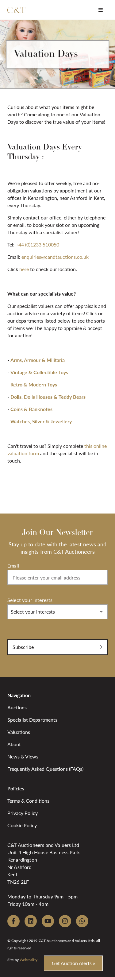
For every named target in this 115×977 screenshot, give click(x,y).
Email (13, 565)
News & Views (22, 756)
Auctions (17, 707)
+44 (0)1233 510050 (37, 244)
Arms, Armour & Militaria (37, 359)
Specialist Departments (32, 719)
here (24, 269)
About (14, 744)
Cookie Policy (22, 825)
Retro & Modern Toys (33, 384)
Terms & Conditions (28, 800)
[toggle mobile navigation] (100, 9)
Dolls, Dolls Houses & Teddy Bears (48, 396)
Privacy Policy (22, 812)
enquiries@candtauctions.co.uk (55, 256)
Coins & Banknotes (31, 409)
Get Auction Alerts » (73, 963)
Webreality (28, 959)
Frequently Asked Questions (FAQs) (45, 768)
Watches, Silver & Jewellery (41, 421)
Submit (15, 636)
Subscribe (23, 646)
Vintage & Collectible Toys (39, 372)
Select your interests (29, 599)
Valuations (18, 731)
